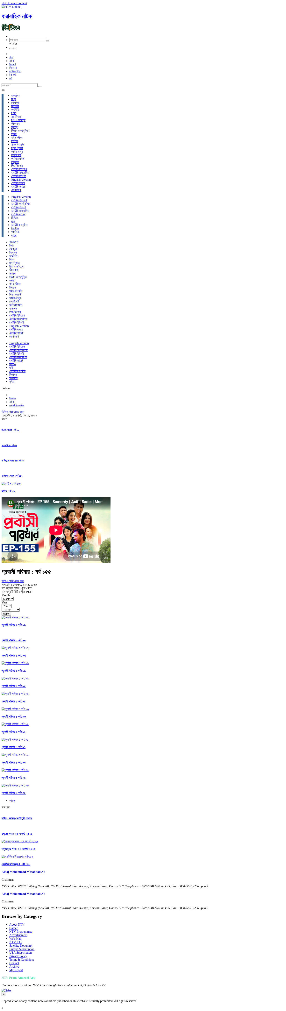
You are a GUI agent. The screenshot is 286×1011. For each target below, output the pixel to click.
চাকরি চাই (16, 155)
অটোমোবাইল (17, 158)
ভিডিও (14, 217)
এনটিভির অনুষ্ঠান (19, 224)
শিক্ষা (13, 113)
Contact (14, 963)
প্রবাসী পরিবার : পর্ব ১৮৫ (14, 686)
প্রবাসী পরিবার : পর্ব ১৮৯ (14, 625)
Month (6, 595)
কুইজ (14, 235)
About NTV (17, 924)
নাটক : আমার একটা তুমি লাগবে (17, 818)
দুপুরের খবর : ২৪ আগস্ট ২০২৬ (17, 833)
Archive (14, 966)
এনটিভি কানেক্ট (18, 186)
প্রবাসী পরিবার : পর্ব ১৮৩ (14, 716)
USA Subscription (20, 952)
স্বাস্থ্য (14, 127)
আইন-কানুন (17, 151)
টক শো (12, 74)
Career (13, 928)
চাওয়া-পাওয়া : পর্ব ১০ (10, 430)
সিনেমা (12, 64)
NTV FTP (15, 942)
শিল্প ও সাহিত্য (18, 120)
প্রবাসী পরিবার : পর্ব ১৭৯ (14, 777)
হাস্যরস (15, 162)
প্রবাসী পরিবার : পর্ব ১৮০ (14, 762)
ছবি (13, 221)
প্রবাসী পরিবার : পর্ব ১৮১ (13, 747)
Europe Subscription (21, 949)
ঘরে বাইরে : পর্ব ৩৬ (9, 445)
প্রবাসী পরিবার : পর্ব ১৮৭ (14, 655)
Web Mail (15, 938)
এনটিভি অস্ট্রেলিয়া (20, 203)
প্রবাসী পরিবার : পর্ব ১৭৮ (14, 793)
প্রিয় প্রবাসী (17, 148)
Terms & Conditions (21, 959)
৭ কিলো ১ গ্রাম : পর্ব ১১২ (12, 475)
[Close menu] (3, 90)
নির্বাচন (14, 141)
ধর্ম (10, 78)
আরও (12, 800)
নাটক (11, 60)
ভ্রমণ (14, 134)
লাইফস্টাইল (15, 71)
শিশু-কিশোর (17, 165)
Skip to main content (14, 3)
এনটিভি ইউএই (18, 176)
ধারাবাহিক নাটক (17, 16)
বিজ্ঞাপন (15, 228)
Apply (6, 613)
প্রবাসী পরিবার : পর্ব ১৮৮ (14, 640)
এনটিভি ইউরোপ (19, 169)
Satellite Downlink (20, 945)
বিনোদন (13, 67)
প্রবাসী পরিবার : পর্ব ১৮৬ (14, 671)
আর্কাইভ (15, 231)
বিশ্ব (13, 99)
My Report (16, 970)
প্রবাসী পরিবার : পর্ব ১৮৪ (14, 701)
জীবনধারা (15, 123)
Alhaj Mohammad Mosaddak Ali (23, 871)
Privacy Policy (18, 956)
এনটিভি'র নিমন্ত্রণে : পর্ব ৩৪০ (16, 864)
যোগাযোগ (16, 190)
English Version (21, 179)
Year (4, 602)
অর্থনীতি (15, 109)
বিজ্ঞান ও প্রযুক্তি (20, 130)
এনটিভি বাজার (18, 183)
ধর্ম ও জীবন (16, 137)
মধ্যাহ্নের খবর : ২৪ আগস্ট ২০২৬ (18, 849)
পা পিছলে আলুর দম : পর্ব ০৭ (13, 460)
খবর (11, 57)
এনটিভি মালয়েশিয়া (20, 172)
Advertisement (18, 935)
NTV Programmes (20, 931)
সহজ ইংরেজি (17, 144)
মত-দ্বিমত (16, 116)
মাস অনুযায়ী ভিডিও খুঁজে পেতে (17, 588)
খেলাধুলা (15, 102)
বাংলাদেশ (15, 95)
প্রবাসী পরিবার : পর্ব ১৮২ (14, 732)
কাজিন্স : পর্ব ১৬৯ (8, 491)
